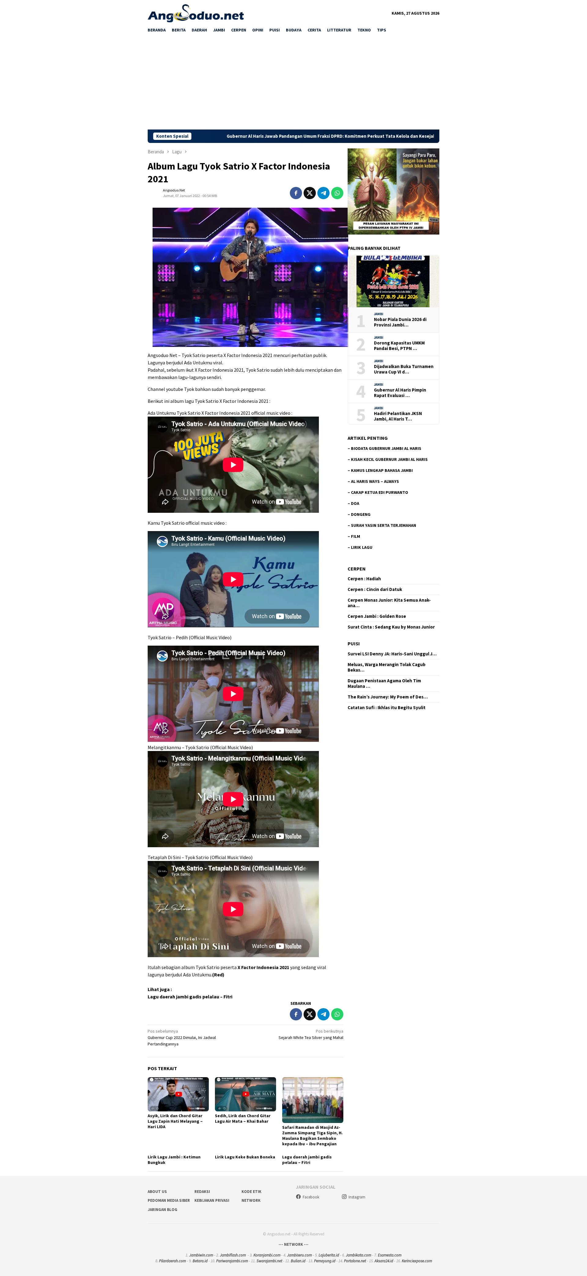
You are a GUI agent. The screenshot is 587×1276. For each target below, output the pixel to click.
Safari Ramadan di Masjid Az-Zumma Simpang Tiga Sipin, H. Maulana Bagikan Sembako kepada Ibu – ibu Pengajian (312, 1136)
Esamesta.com (389, 1255)
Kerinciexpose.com (417, 1260)
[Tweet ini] (310, 193)
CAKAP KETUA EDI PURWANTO (379, 492)
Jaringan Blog (162, 1209)
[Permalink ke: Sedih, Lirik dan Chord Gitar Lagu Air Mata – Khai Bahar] (245, 1094)
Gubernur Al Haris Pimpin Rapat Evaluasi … (400, 392)
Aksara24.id (384, 1260)
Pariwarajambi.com (232, 1260)
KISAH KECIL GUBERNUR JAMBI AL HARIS (389, 459)
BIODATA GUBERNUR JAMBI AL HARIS (386, 448)
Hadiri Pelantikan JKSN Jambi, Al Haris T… (398, 416)
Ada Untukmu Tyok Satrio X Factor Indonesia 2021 (199, 413)
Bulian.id (298, 1260)
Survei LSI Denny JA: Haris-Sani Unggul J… (392, 654)
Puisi (354, 644)
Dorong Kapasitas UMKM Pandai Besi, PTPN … (399, 345)
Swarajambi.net (269, 1260)
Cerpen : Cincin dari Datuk (375, 589)
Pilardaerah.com (172, 1260)
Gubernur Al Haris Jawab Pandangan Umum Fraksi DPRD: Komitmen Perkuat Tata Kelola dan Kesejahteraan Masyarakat (261, 136)
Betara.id (200, 1260)
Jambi (378, 314)
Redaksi (202, 1191)
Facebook (311, 1197)
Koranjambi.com (266, 1255)
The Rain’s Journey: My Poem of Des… (388, 697)
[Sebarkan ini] (296, 193)
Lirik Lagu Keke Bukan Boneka (245, 1157)
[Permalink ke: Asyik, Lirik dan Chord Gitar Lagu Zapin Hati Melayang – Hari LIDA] (178, 1094)
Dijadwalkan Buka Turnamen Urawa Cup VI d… (404, 369)
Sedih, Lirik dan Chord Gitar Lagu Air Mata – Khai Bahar (243, 1118)
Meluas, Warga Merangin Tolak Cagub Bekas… (387, 667)
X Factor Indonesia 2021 (263, 967)
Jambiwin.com (201, 1255)
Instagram (357, 1197)
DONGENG (361, 514)
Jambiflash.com (233, 1255)
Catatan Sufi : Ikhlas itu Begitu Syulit (387, 707)
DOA (355, 503)
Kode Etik (251, 1191)
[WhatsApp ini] (337, 193)
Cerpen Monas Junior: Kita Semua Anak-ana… (389, 603)
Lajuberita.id (329, 1255)
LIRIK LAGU (361, 547)
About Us (157, 1191)
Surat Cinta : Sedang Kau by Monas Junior (391, 627)
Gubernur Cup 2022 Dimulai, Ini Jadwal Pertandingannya (182, 1037)
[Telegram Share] (323, 193)
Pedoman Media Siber (169, 1200)
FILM (355, 536)
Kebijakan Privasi (211, 1200)
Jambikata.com (358, 1255)
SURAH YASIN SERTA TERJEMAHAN (383, 525)
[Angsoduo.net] (196, 13)
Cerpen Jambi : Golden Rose (377, 616)
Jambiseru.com (299, 1255)
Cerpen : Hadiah (364, 579)
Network (251, 1200)
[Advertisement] (293, 83)
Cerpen (357, 569)
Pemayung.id (324, 1260)
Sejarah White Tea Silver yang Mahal (311, 1034)
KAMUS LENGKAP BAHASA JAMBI (382, 470)
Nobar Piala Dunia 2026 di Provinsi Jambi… (400, 322)
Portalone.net (355, 1260)
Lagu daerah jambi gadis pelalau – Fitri (190, 996)
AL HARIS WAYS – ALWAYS (375, 481)
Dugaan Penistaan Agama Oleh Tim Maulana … (384, 683)
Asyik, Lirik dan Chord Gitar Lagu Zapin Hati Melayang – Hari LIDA (175, 1121)
